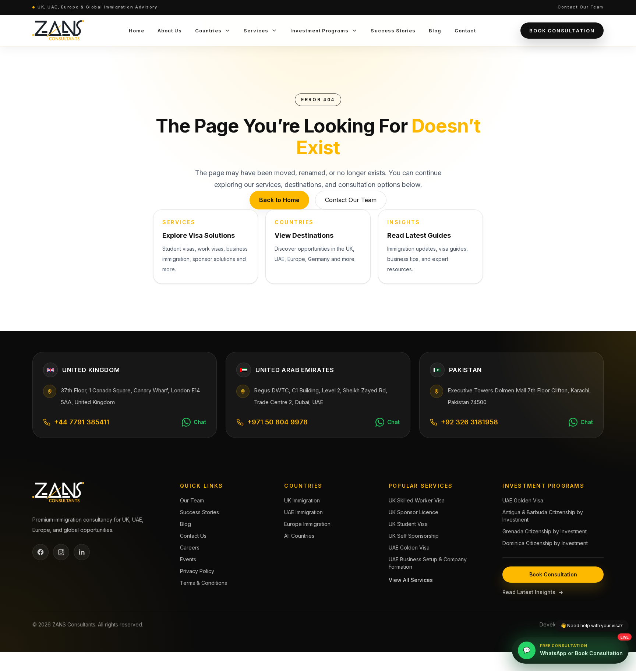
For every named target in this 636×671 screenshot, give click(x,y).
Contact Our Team (581, 7)
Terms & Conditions (203, 583)
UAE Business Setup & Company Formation (428, 563)
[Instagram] (61, 552)
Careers (189, 547)
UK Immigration (302, 500)
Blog (185, 524)
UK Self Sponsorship (414, 536)
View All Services (411, 580)
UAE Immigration (303, 512)
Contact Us (193, 536)
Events (188, 559)
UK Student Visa (408, 524)
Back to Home (279, 200)
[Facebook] (40, 552)
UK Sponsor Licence (413, 512)
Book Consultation (562, 30)
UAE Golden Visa (409, 547)
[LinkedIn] (82, 552)
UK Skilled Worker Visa (417, 500)
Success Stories (199, 512)
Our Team (192, 500)
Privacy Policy (197, 571)
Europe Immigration (307, 524)
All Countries (299, 536)
